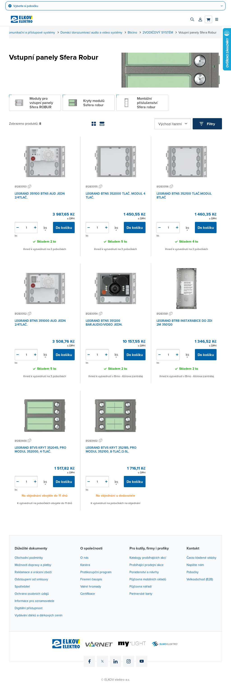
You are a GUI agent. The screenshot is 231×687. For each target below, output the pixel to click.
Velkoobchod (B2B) (200, 579)
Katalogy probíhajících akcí (147, 557)
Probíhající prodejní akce (146, 565)
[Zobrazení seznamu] (102, 123)
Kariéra (85, 565)
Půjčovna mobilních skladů (147, 579)
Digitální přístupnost (28, 608)
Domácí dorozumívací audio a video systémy (91, 32)
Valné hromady (90, 586)
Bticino (132, 32)
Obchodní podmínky (29, 557)
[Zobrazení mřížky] (94, 123)
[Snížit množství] (17, 227)
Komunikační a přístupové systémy (31, 32)
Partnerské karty (140, 593)
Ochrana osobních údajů (32, 593)
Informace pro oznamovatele (34, 601)
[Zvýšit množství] (35, 227)
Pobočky (193, 572)
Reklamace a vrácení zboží (33, 572)
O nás (84, 557)
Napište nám (195, 565)
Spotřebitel (22, 586)
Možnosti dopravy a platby (33, 565)
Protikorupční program (95, 572)
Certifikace (87, 593)
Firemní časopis (91, 579)
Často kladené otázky (201, 557)
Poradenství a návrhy (144, 572)
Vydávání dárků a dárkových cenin (38, 615)
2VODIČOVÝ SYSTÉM (158, 32)
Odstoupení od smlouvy (31, 579)
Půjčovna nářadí (140, 586)
